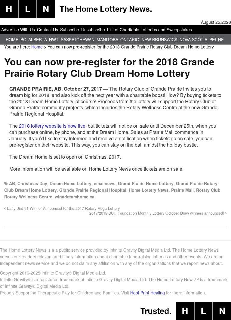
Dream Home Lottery (70, 183)
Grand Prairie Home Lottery (146, 183)
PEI (212, 39)
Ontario (129, 39)
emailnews (105, 183)
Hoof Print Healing (147, 293)
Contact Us (47, 29)
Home (12, 39)
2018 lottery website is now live (52, 125)
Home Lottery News (149, 190)
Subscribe (69, 29)
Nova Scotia (193, 39)
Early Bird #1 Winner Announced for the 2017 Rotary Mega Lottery (63, 208)
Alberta (37, 39)
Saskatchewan (77, 39)
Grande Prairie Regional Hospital (92, 190)
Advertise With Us (18, 29)
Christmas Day (32, 183)
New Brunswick (159, 39)
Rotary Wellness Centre (28, 197)
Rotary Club (208, 190)
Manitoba (107, 39)
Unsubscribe (93, 29)
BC (23, 39)
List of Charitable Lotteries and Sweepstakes (149, 29)
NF (221, 39)
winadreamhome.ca (74, 197)
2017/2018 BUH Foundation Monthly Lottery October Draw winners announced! (157, 213)
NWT (54, 39)
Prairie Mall (182, 190)
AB (12, 183)
